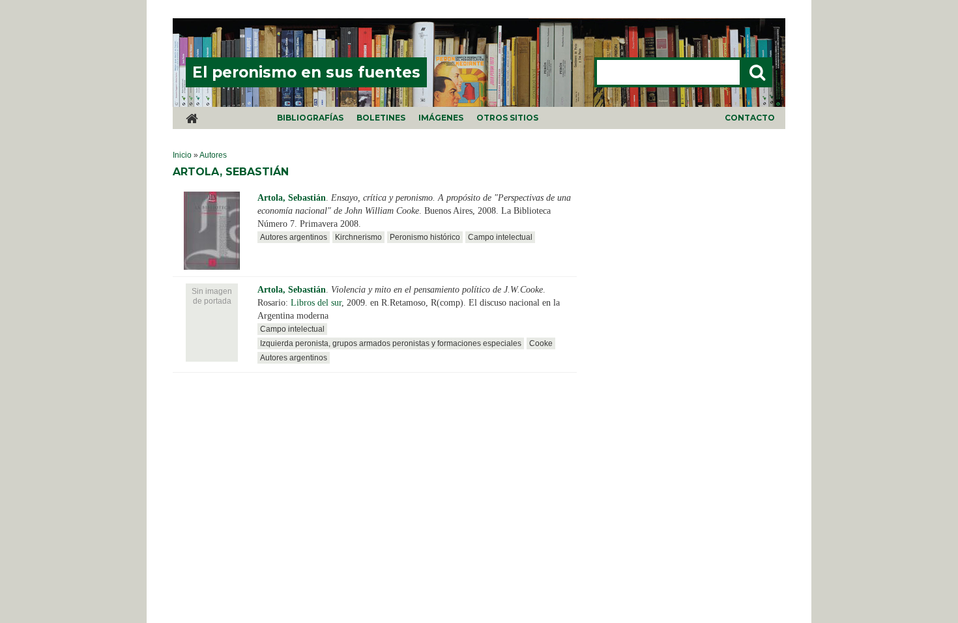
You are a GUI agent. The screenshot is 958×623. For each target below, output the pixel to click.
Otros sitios (507, 118)
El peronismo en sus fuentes (306, 72)
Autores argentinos (293, 237)
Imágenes (440, 118)
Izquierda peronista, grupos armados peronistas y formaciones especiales (390, 343)
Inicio (182, 155)
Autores (213, 155)
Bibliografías (310, 118)
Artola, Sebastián (291, 198)
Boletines (380, 118)
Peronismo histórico (425, 237)
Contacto (750, 118)
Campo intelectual (500, 237)
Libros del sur (316, 303)
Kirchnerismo (358, 237)
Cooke (541, 343)
